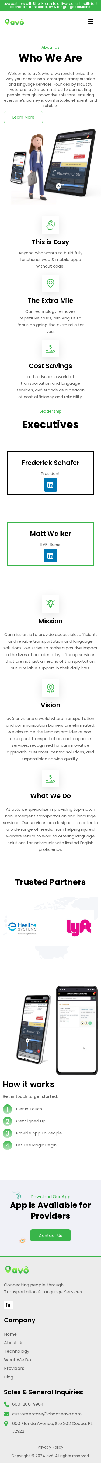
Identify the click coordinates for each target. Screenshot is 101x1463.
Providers (14, 1368)
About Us (13, 1343)
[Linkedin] (50, 485)
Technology (16, 1351)
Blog (8, 1377)
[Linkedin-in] (8, 1305)
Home (10, 1334)
